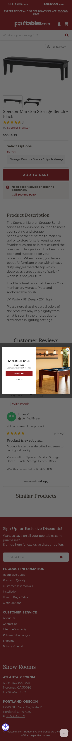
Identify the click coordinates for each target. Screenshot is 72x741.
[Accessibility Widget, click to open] (5, 727)
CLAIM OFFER (19, 373)
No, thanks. (19, 379)
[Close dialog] (67, 349)
